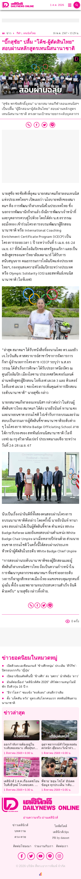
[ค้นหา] (76, 5)
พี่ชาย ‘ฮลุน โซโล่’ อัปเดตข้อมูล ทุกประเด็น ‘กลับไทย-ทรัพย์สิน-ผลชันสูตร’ (58, 785)
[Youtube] (40, 856)
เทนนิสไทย (29, 33)
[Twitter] (44, 605)
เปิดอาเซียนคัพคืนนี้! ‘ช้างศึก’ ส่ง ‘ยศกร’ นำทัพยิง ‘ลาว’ (43, 676)
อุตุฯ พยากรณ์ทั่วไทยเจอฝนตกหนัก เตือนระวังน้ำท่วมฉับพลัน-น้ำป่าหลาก (59, 748)
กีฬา (19, 33)
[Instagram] (59, 856)
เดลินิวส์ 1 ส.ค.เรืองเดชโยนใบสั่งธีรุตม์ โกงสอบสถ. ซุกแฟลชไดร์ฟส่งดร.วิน (21, 785)
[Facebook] (37, 605)
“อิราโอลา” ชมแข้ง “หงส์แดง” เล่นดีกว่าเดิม (35, 692)
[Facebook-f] (21, 856)
